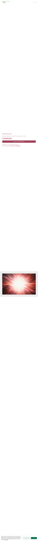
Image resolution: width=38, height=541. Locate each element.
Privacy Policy (6, 539)
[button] (35, 2)
